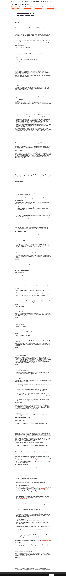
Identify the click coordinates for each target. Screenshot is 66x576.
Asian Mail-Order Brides (44, 1)
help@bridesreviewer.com (37, 64)
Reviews (51, 1)
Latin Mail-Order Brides (25, 1)
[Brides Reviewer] (13, 1)
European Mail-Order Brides (35, 1)
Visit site (15, 8)
